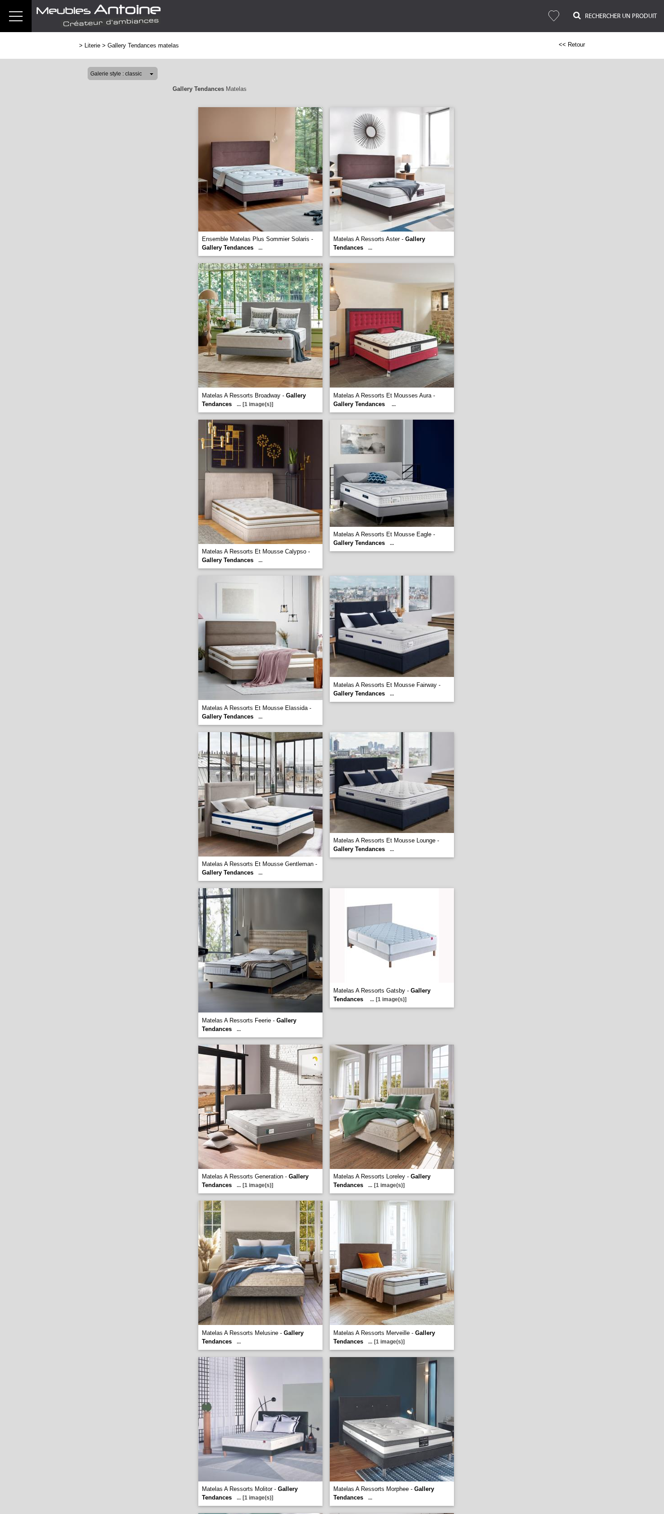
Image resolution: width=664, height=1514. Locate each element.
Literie (92, 45)
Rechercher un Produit (619, 16)
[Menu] (16, 16)
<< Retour (572, 44)
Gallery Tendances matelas (143, 45)
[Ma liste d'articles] (554, 16)
